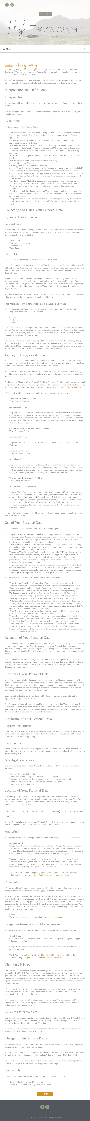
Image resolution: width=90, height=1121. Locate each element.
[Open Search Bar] (85, 48)
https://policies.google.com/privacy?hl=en (51, 875)
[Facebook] (42, 1107)
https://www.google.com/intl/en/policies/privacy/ (46, 957)
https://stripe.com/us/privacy (54, 917)
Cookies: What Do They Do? (70, 387)
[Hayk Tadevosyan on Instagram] (12, 5)
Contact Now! (45, 14)
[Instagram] (47, 1107)
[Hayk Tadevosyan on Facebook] (7, 5)
